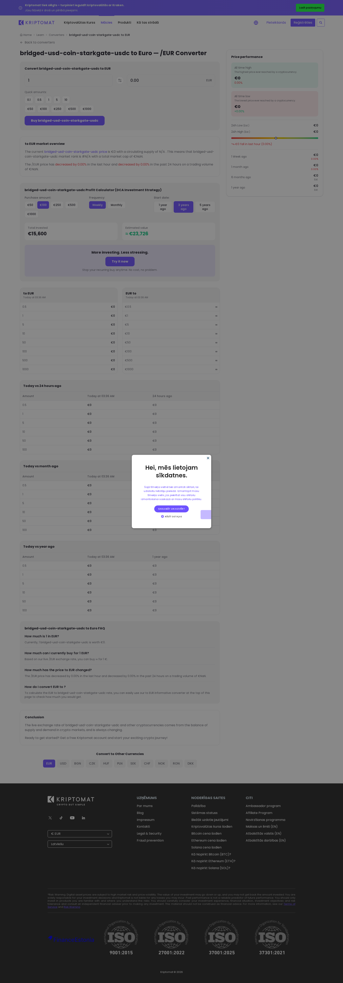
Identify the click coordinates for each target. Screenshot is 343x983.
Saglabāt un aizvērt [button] (171, 508)
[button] (171, 516)
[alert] (171, 491)
